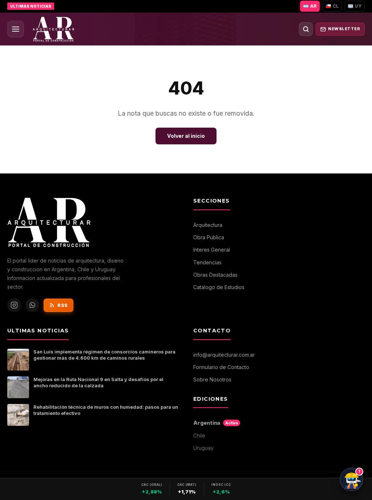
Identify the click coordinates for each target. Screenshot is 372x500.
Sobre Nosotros (212, 379)
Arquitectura (207, 225)
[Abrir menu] (15, 29)
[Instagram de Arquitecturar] (14, 305)
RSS (62, 305)
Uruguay (203, 448)
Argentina (215, 423)
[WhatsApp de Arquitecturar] (32, 305)
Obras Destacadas (215, 275)
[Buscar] (306, 29)
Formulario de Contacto (221, 367)
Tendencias (207, 262)
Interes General (211, 250)
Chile (199, 435)
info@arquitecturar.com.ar (224, 355)
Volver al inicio (186, 136)
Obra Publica (208, 237)
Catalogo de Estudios (218, 287)
